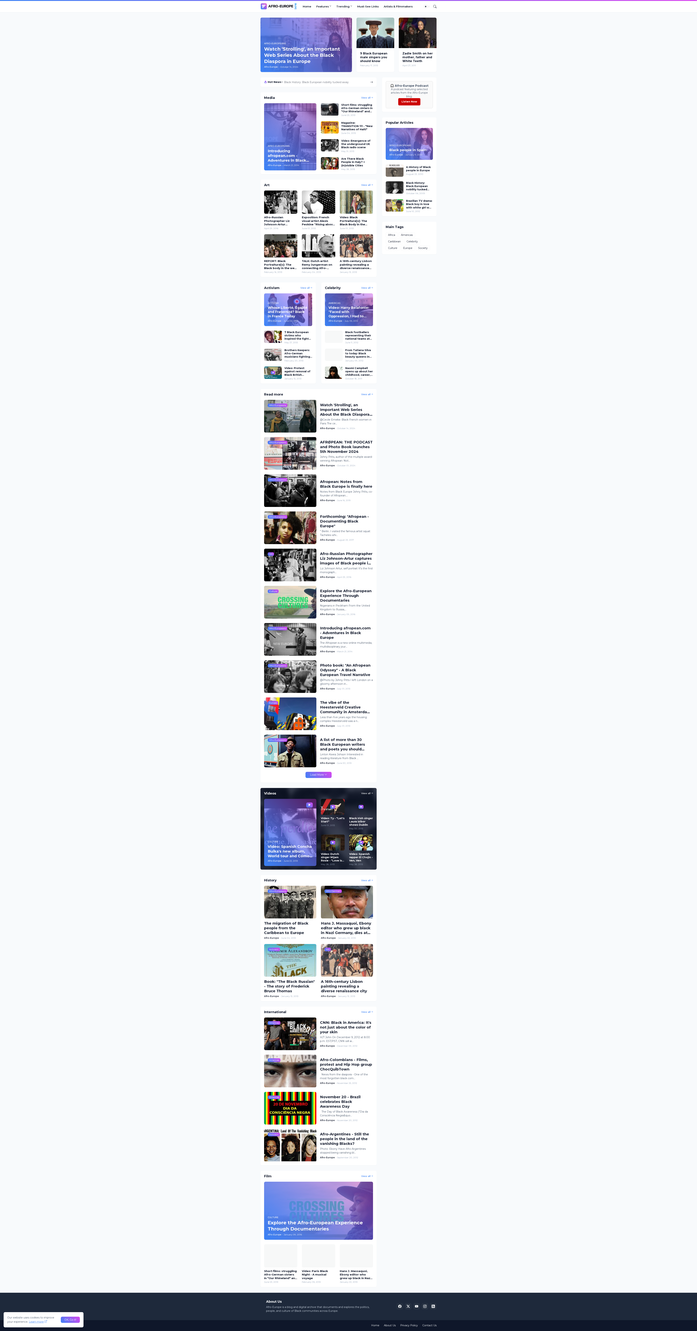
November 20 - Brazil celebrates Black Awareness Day (340, 1102)
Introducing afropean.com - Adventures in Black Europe (345, 633)
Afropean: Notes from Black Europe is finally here (346, 484)
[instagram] (425, 1306)
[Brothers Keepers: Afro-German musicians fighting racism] (273, 355)
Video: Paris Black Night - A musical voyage (315, 1274)
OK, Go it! (70, 1319)
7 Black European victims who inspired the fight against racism (296, 336)
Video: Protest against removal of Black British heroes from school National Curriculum (298, 371)
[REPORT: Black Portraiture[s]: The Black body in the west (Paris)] (280, 245)
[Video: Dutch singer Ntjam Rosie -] (333, 843)
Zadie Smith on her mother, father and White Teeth (417, 57)
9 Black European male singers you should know (373, 57)
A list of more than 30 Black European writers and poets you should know (342, 744)
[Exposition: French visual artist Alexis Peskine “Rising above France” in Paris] (318, 202)
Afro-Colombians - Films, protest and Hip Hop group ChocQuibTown (346, 1064)
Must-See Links (368, 6)
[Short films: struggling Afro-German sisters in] (330, 109)
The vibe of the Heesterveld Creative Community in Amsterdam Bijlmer (345, 707)
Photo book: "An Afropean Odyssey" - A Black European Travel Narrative (345, 670)
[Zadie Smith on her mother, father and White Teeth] (418, 33)
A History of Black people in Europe (418, 168)
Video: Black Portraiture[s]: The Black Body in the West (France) (353, 221)
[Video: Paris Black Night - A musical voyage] (318, 1255)
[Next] (371, 82)
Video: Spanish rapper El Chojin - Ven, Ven (361, 857)
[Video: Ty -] (333, 807)
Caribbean (394, 241)
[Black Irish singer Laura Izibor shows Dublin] (361, 807)
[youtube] (416, 1306)
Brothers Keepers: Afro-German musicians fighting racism (297, 354)
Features (322, 6)
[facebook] (400, 1306)
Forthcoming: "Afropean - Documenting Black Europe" (344, 521)
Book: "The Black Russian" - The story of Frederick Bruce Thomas (289, 986)
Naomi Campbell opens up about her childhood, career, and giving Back (359, 371)
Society (423, 248)
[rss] (433, 1306)
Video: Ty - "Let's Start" (333, 820)
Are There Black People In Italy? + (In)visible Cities (353, 162)
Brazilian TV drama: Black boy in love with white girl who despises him (419, 204)
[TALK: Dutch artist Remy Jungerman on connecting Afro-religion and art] (318, 245)
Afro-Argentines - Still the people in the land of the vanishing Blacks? (344, 1139)
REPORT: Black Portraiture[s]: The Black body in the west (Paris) (280, 264)
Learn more (36, 1321)
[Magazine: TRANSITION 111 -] (330, 127)
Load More (317, 774)
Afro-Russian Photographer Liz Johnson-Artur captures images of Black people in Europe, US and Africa (280, 221)
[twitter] (408, 1306)
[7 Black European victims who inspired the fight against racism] (273, 337)
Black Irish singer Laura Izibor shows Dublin (361, 821)
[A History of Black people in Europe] (394, 170)
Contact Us (429, 1325)
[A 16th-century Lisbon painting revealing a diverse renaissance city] (356, 245)
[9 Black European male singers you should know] (375, 33)
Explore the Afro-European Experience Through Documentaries (346, 596)
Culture (392, 248)
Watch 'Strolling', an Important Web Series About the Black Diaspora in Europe (345, 410)
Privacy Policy (409, 1325)
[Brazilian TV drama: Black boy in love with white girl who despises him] (394, 205)
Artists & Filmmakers (398, 6)
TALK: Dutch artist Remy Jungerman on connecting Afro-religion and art (317, 264)
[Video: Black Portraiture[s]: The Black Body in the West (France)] (356, 202)
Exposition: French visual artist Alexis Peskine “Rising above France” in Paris (318, 221)
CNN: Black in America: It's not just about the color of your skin (345, 1027)
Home (307, 6)
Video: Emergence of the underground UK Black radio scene (355, 144)
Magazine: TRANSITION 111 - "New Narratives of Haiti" (357, 126)
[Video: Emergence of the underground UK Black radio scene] (330, 145)
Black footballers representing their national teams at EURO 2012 (325, 82)
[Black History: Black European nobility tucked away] (394, 187)
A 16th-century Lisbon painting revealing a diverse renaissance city (356, 264)
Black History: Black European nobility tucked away (417, 186)
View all (365, 97)
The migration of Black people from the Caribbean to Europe (286, 928)
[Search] (433, 6)
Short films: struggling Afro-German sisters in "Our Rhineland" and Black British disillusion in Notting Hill (357, 108)
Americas (407, 235)
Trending (343, 6)
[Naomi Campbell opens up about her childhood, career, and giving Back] (334, 372)
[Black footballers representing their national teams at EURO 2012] (334, 337)
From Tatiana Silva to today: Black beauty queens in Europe (358, 354)
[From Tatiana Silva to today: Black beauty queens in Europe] (334, 355)
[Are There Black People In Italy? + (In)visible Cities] (330, 163)
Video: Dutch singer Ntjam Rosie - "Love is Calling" (331, 857)
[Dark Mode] (427, 6)
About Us (390, 1325)
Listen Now (409, 101)
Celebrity (412, 241)
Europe (407, 248)
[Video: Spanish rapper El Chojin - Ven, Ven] (361, 843)
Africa (391, 235)
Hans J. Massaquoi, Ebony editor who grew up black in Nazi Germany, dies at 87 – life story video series (346, 928)
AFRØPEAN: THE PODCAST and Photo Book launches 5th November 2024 (346, 447)
